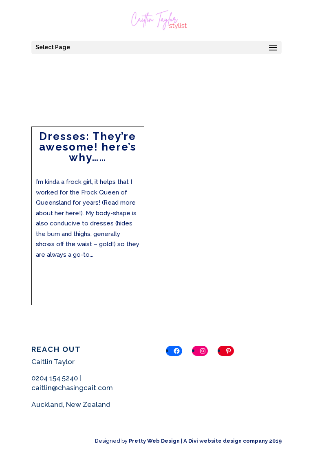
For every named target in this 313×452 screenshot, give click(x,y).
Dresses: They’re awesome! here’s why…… (88, 147)
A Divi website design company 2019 (232, 441)
